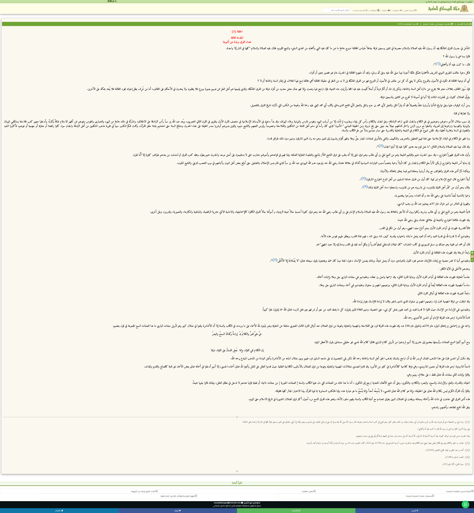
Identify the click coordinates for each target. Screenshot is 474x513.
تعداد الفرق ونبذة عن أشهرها (143, 491)
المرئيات (384, 10)
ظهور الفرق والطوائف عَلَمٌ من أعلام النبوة (178, 495)
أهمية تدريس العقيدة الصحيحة (458, 491)
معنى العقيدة (307, 491)
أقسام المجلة (359, 10)
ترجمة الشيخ (409, 10)
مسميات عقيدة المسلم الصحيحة (419, 495)
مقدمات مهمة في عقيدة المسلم (436, 24)
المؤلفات (373, 10)
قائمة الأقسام (463, 24)
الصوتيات (396, 10)
